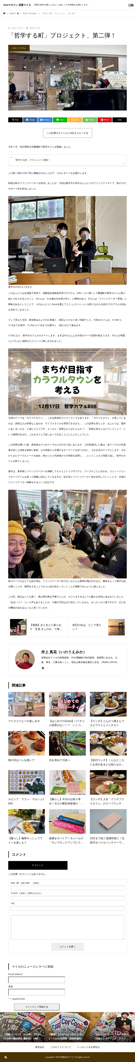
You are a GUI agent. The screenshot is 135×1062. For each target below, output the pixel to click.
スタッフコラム (19, 48)
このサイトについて (60, 1047)
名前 (10, 986)
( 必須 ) (25, 883)
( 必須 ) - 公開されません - (26, 893)
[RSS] (5, 1057)
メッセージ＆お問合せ (88, 1047)
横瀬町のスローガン (64, 418)
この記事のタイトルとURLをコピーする (67, 133)
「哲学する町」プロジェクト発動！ (31, 160)
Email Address (15, 974)
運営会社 (39, 1047)
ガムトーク (115, 471)
